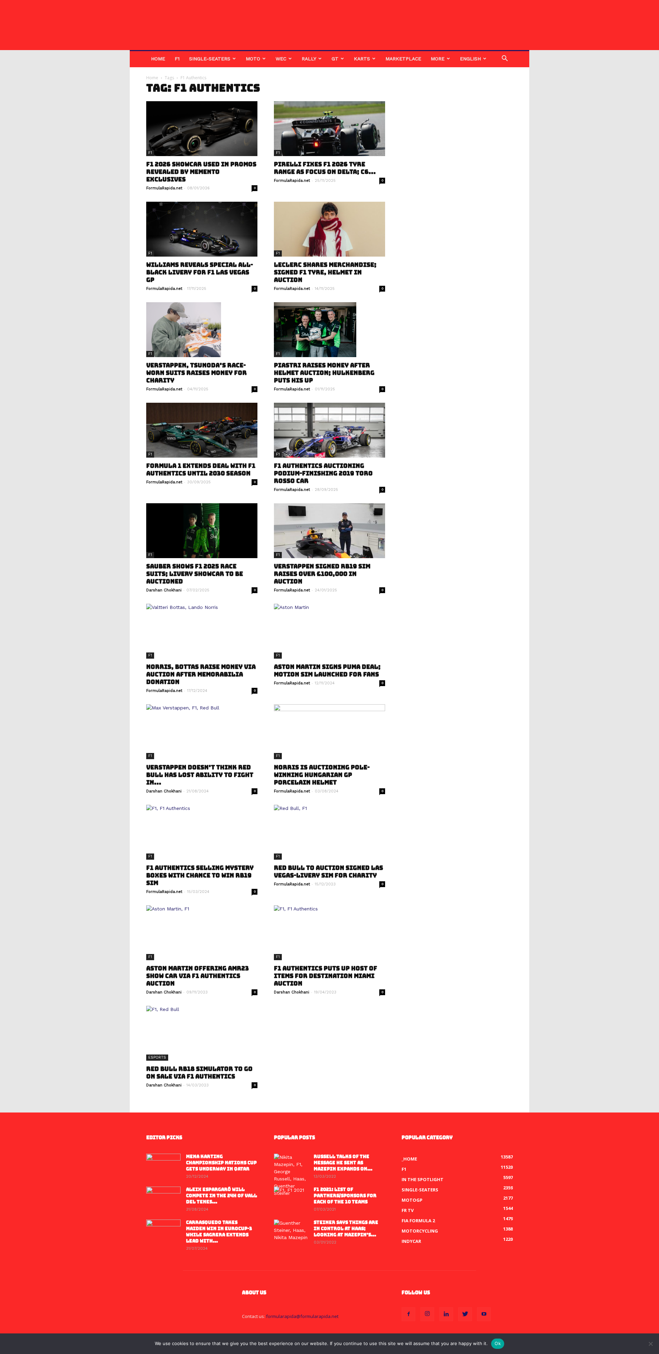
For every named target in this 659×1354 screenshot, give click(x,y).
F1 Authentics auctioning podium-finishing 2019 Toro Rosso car (323, 473)
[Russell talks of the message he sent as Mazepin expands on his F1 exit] (291, 1175)
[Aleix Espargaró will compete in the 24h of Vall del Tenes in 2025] (163, 1199)
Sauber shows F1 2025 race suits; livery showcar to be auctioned (194, 574)
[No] (650, 1343)
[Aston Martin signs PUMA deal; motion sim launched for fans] (329, 631)
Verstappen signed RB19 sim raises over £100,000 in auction (322, 574)
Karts (362, 58)
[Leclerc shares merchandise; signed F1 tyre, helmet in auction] (329, 229)
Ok (498, 1343)
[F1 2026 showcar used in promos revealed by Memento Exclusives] (201, 128)
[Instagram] (427, 1314)
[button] (504, 59)
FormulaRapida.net (164, 188)
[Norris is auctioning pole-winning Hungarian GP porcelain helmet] (329, 731)
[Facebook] (408, 1314)
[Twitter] (465, 1314)
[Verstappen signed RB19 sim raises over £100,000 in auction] (329, 530)
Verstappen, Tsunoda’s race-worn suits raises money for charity (196, 373)
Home (158, 58)
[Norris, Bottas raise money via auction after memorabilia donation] (201, 631)
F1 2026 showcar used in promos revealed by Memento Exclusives (201, 172)
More (437, 58)
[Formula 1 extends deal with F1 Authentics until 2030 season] (201, 430)
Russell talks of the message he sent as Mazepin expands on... (343, 1163)
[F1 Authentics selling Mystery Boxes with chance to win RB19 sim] (201, 832)
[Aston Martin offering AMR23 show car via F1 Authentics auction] (201, 932)
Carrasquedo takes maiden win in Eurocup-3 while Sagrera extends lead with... (219, 1232)
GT (335, 58)
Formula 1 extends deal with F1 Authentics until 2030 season (200, 469)
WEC (281, 58)
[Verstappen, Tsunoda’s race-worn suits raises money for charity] (201, 329)
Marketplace (403, 58)
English (470, 58)
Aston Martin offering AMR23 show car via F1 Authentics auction (197, 976)
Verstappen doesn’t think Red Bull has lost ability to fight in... (199, 775)
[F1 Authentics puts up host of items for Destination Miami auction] (329, 932)
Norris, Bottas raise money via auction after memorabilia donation (201, 674)
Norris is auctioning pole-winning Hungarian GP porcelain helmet (322, 775)
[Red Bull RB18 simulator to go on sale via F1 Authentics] (201, 1033)
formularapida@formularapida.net (302, 1316)
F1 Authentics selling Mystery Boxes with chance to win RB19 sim (200, 875)
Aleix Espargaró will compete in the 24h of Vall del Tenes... (221, 1196)
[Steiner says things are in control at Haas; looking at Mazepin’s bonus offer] (291, 1232)
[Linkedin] (446, 1314)
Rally (309, 58)
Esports (157, 1057)
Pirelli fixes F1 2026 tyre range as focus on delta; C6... (325, 168)
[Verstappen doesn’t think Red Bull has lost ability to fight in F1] (201, 731)
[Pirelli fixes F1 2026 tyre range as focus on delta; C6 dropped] (329, 128)
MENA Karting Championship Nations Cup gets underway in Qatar (221, 1163)
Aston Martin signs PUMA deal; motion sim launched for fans (327, 670)
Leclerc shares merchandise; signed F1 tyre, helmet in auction (325, 272)
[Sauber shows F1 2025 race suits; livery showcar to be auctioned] (201, 530)
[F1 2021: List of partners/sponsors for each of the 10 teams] (291, 1199)
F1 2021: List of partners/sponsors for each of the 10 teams (345, 1196)
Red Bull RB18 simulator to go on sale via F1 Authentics (199, 1072)
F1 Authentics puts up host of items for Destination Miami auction (325, 976)
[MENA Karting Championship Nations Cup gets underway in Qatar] (163, 1166)
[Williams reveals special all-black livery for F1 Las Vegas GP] (201, 229)
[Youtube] (484, 1314)
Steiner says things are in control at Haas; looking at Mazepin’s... (346, 1228)
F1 (177, 58)
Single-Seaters (209, 58)
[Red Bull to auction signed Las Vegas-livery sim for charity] (329, 832)
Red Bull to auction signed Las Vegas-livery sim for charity (328, 871)
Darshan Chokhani (164, 590)
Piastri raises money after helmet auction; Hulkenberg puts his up (324, 373)
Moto (253, 58)
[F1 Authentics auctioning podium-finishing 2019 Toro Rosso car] (329, 430)
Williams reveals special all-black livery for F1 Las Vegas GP (199, 272)
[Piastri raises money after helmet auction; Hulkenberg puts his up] (329, 329)
